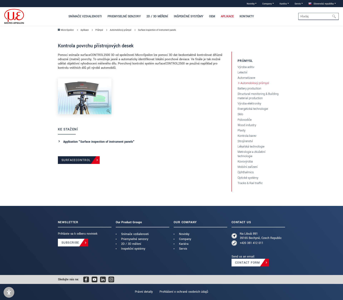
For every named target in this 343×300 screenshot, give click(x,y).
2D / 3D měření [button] (157, 16)
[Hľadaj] (335, 16)
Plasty (241, 130)
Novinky (184, 234)
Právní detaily (144, 292)
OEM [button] (212, 16)
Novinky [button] (251, 3)
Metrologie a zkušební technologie (251, 154)
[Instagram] (111, 279)
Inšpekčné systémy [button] (188, 16)
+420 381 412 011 (251, 243)
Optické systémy (248, 178)
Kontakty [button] (247, 16)
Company (185, 239)
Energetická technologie (253, 109)
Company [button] (267, 3)
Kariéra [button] (283, 3)
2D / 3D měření (131, 244)
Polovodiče (245, 120)
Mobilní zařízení (248, 167)
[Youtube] (94, 279)
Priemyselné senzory (134, 239)
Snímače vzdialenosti (135, 234)
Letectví (242, 72)
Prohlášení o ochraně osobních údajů (184, 292)
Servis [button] (298, 3)
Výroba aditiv (246, 67)
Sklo (240, 114)
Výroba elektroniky (249, 103)
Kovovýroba (245, 161)
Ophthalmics (246, 172)
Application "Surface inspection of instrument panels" (99, 142)
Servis (183, 249)
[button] (9, 292)
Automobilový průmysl (254, 83)
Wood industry (247, 125)
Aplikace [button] (227, 16)
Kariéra (183, 244)
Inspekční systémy (133, 249)
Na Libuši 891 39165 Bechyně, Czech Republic (261, 236)
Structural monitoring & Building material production (258, 96)
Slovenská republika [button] (323, 3)
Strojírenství (245, 141)
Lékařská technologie (251, 146)
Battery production (249, 88)
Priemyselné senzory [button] (124, 16)
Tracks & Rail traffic (250, 183)
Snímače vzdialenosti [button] (85, 16)
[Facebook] (86, 279)
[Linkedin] (103, 279)
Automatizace (246, 78)
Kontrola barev (247, 136)
